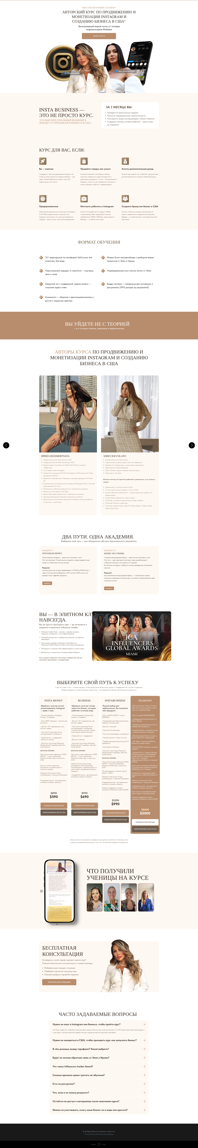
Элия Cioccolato (114, 456)
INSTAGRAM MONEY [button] (52, 552)
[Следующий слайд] (192, 445)
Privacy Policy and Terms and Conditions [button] (99, 1134)
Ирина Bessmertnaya (55, 456)
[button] (59, 982)
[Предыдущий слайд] (6, 445)
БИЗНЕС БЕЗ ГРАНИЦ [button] (114, 552)
